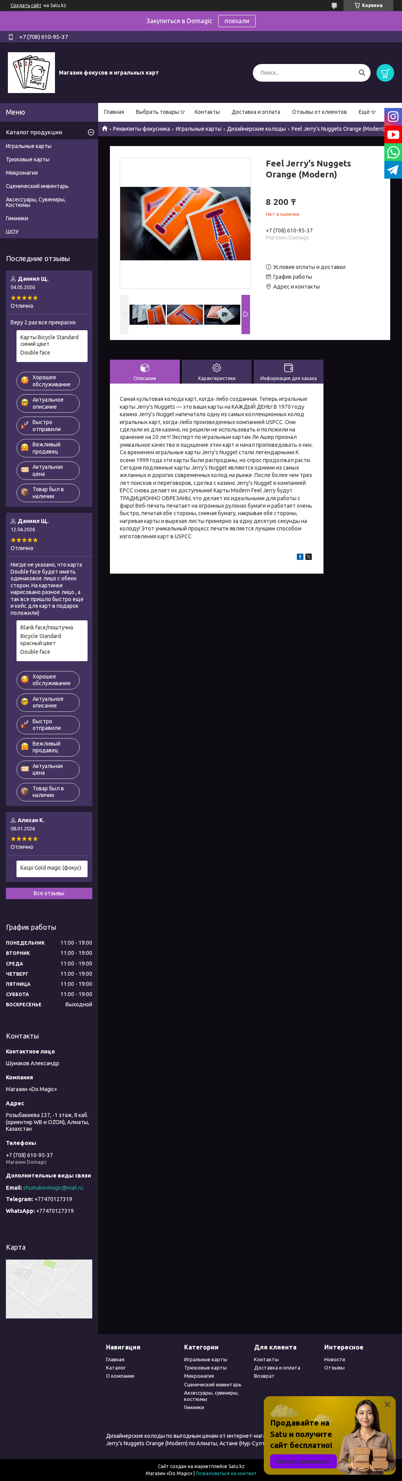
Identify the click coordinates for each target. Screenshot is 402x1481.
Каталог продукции (34, 132)
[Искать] (362, 73)
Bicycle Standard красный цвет (40, 639)
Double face (35, 352)
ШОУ (12, 232)
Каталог (116, 1367)
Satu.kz (236, 1466)
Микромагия (22, 173)
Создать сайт (26, 5)
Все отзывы (49, 893)
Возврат (264, 1376)
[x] (308, 558)
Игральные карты (198, 129)
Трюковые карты (27, 159)
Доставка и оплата (256, 112)
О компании (120, 1376)
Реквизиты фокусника (141, 129)
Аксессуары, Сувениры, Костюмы (36, 202)
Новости (334, 1359)
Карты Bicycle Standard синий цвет (49, 340)
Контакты (207, 112)
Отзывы (334, 1367)
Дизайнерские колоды (256, 129)
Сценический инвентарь (37, 186)
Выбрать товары (157, 112)
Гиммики (17, 218)
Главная (114, 112)
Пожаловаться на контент (226, 1473)
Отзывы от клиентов (319, 112)
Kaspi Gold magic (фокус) (50, 868)
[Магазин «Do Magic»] (31, 72)
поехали (237, 20)
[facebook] (300, 558)
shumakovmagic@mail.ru (53, 1188)
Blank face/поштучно (46, 627)
